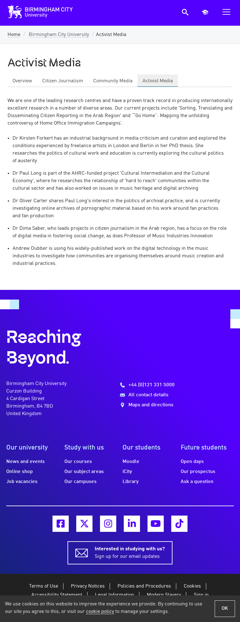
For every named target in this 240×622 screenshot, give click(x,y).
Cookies (192, 586)
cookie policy (100, 611)
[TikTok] (179, 524)
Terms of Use (43, 586)
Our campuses (80, 481)
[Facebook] (60, 524)
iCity (127, 471)
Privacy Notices (88, 586)
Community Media (112, 81)
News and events (25, 461)
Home (14, 34)
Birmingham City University (59, 34)
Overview (22, 81)
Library (130, 481)
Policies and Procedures (144, 586)
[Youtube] (156, 524)
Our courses (78, 461)
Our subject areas (84, 471)
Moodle (130, 461)
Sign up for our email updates (130, 553)
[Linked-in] (132, 524)
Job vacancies (22, 481)
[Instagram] (108, 524)
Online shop (19, 471)
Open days (192, 461)
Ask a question (197, 481)
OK (225, 608)
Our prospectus (198, 471)
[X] (84, 524)
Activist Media (157, 81)
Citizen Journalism (62, 81)
